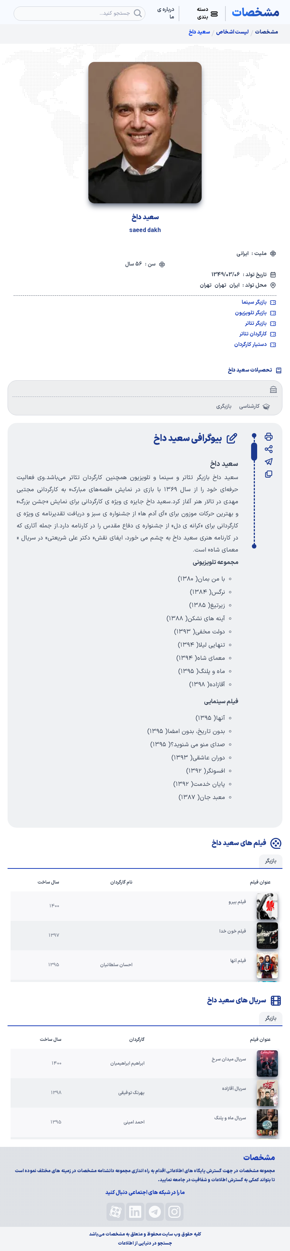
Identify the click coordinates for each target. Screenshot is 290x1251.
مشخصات (266, 32)
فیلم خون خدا (232, 931)
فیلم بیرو (237, 902)
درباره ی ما (165, 13)
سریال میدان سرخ (229, 1059)
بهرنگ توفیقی (131, 1093)
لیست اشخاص (232, 32)
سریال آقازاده (234, 1088)
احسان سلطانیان (116, 965)
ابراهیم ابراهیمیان (127, 1063)
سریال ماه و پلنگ (230, 1118)
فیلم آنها (238, 960)
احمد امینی (134, 1122)
